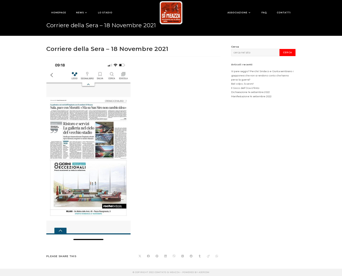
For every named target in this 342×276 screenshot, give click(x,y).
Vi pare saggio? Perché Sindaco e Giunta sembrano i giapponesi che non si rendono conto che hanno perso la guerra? (262, 75)
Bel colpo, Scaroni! (242, 83)
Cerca (235, 46)
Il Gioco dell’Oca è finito (245, 88)
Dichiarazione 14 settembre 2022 (250, 92)
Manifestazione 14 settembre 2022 (251, 96)
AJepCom (204, 272)
